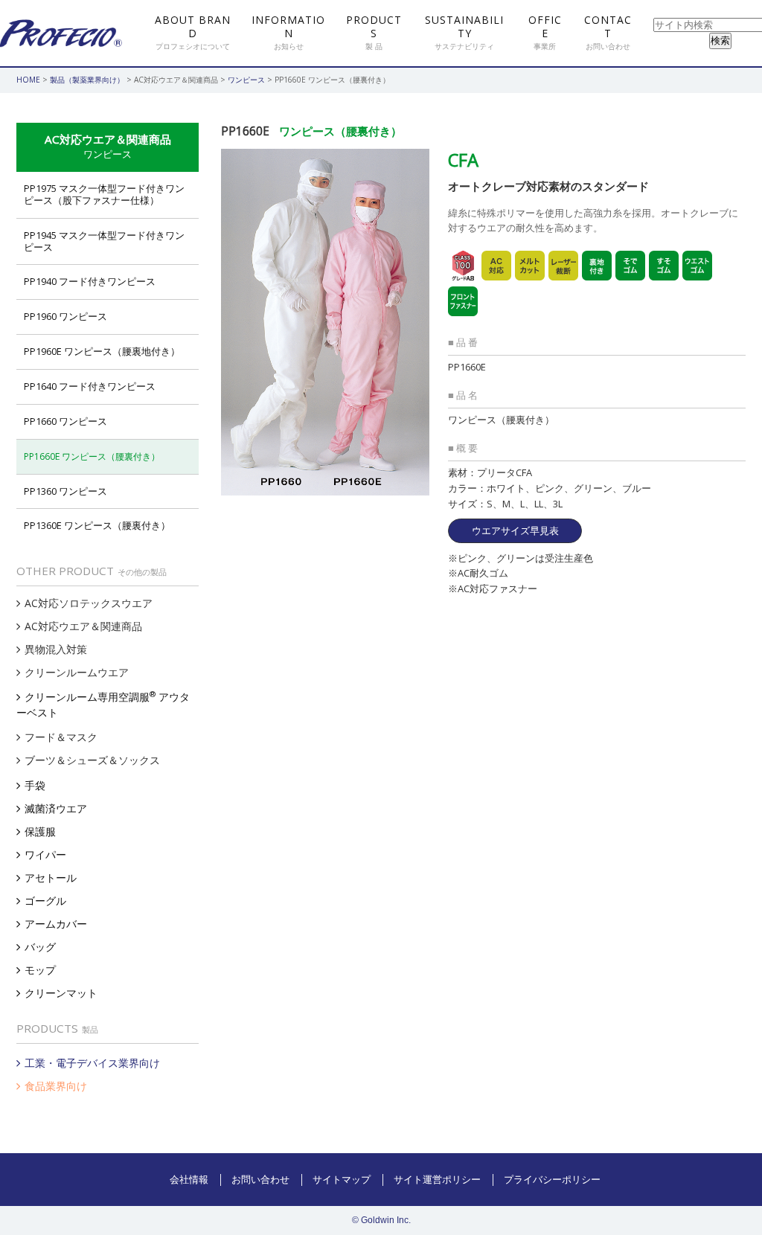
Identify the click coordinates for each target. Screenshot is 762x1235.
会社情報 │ (197, 1179)
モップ (40, 970)
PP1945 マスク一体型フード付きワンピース (104, 241)
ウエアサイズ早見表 (515, 530)
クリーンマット (61, 993)
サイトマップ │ (349, 1179)
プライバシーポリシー (552, 1179)
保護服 (40, 831)
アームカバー (56, 924)
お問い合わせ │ (268, 1179)
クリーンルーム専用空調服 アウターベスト (103, 704)
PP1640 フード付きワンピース (90, 386)
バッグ (40, 947)
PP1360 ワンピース (65, 491)
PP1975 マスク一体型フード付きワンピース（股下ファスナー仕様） (104, 194)
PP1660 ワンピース (65, 421)
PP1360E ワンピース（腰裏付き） (97, 525)
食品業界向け (56, 1086)
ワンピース (246, 79)
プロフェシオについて (193, 32)
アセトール (51, 877)
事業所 (545, 32)
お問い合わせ (608, 32)
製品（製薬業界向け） (87, 79)
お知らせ (288, 32)
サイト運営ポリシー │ (445, 1179)
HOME (28, 79)
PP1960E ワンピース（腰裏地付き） (102, 351)
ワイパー (45, 854)
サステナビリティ (464, 32)
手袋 (35, 785)
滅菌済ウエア (56, 808)
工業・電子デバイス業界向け (92, 1063)
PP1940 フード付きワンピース (90, 281)
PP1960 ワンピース (65, 316)
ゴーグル (45, 901)
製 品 (374, 32)
